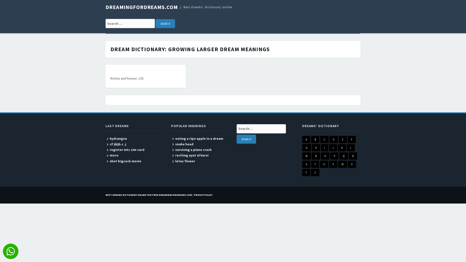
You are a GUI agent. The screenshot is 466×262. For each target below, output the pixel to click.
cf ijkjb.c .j (118, 144)
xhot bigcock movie (125, 161)
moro (114, 155)
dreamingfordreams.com (142, 7)
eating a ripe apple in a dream (199, 138)
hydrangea (118, 138)
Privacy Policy (203, 194)
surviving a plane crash (193, 149)
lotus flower (185, 161)
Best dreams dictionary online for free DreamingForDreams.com (149, 194)
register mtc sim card (127, 149)
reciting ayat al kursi (191, 155)
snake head (184, 144)
